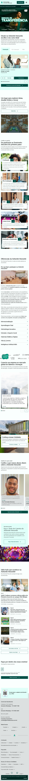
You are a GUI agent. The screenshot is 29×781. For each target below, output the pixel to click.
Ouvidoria (16, 738)
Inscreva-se (20, 2)
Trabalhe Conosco (15, 753)
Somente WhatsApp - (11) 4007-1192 (10, 701)
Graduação (5, 45)
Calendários (3, 759)
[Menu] (26, 2)
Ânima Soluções (4, 747)
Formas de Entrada (5, 753)
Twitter (4, 726)
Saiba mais (4, 778)
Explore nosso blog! (13, 648)
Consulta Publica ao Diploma (7, 762)
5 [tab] (4, 406)
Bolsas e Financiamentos (14, 750)
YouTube (13, 726)
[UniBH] (20, 350)
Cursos (21, 747)
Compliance (23, 738)
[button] (22, 77)
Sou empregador (13, 747)
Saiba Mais (13, 106)
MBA (23, 45)
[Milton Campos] (19, 354)
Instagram (14, 722)
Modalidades (3, 750)
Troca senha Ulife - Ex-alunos (7, 765)
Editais (9, 759)
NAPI (22, 759)
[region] (14, 62)
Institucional (3, 738)
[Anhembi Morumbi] (10, 350)
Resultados (15, 759)
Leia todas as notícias (13, 644)
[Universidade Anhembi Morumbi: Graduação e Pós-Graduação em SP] (6, 2)
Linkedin (23, 722)
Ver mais (9, 73)
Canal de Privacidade (10, 769)
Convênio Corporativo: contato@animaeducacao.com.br (9, 715)
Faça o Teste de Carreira (13, 537)
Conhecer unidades (13, 440)
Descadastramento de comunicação (8, 741)
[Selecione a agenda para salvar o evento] (22, 666)
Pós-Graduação (15, 45)
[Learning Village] (9, 354)
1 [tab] (1, 406)
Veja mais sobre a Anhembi (13, 507)
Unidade (10, 738)
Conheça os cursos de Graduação (13, 81)
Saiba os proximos (13, 673)
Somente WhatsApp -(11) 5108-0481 (10, 706)
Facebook (5, 722)
